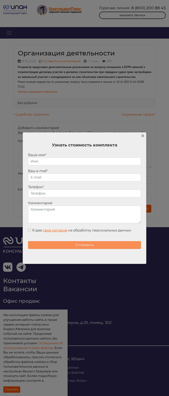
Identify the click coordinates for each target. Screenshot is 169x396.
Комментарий (40, 203)
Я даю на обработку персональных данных (81, 230)
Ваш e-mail (38, 171)
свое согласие (55, 230)
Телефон (36, 187)
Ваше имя (37, 155)
